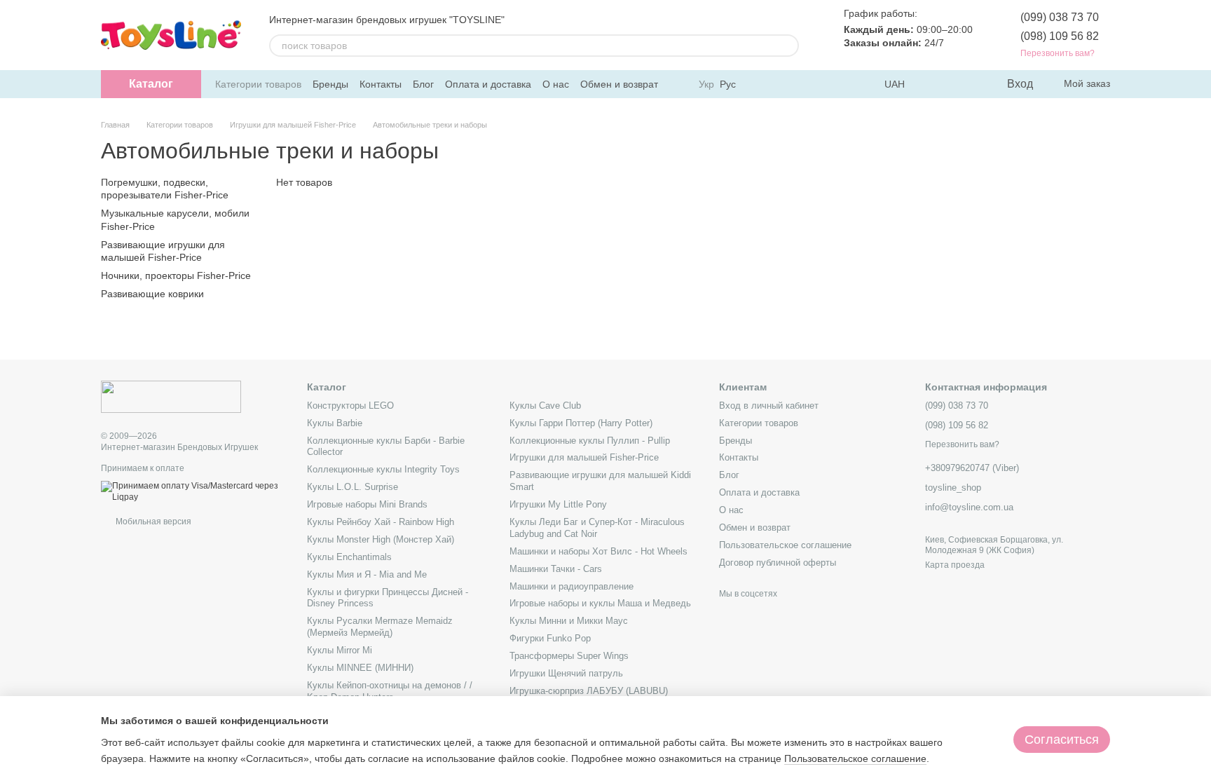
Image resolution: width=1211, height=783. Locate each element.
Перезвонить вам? (1057, 53)
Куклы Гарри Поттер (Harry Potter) (580, 423)
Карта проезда (955, 565)
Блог (423, 84)
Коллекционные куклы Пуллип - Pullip (589, 440)
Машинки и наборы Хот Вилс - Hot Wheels (598, 551)
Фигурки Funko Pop (550, 638)
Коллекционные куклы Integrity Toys (383, 469)
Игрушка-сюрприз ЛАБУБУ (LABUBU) (588, 691)
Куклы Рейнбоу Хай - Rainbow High (380, 522)
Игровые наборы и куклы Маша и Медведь (600, 603)
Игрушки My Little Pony (558, 504)
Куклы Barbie (334, 423)
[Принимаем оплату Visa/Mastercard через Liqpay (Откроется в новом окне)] (193, 491)
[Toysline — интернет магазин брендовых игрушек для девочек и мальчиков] (171, 396)
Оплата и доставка (488, 84)
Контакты (381, 84)
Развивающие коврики (152, 293)
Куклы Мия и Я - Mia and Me (367, 574)
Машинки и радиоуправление (571, 586)
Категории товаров (258, 84)
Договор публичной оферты (777, 562)
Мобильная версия (152, 521)
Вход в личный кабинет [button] (769, 405)
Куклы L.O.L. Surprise (352, 487)
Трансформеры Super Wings (569, 656)
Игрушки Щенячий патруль (566, 673)
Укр (706, 84)
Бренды (330, 84)
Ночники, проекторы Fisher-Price (176, 275)
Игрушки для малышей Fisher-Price (584, 457)
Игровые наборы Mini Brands (367, 504)
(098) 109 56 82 (1059, 36)
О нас (555, 84)
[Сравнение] (938, 84)
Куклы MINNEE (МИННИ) (360, 667)
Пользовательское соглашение (785, 545)
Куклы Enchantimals (349, 557)
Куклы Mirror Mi (339, 650)
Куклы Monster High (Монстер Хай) (380, 539)
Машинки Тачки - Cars (555, 569)
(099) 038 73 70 (1059, 17)
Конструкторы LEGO (350, 405)
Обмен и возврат (619, 84)
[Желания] (966, 84)
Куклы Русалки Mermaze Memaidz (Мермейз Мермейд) (380, 626)
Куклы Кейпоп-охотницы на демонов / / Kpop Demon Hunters (389, 691)
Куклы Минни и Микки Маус (568, 620)
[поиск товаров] (787, 45)
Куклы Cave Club (545, 405)
